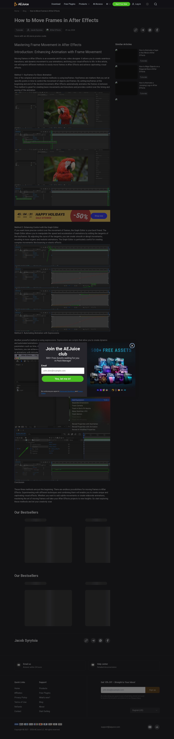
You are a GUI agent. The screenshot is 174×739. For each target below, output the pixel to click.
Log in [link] (138, 4)
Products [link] (83, 4)
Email (44, 366)
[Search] (155, 4)
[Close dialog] (132, 345)
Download (55, 4)
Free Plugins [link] (69, 4)
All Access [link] (98, 4)
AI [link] (107, 4)
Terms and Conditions (67, 391)
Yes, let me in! (63, 378)
